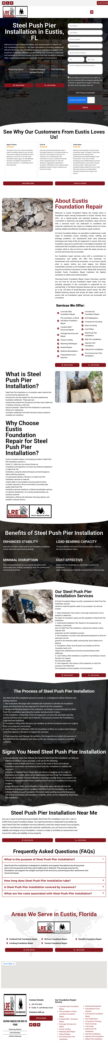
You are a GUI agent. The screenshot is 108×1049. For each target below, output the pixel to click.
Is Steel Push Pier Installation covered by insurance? (40, 887)
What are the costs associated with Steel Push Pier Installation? (48, 893)
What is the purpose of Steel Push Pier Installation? (39, 859)
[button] (91, 12)
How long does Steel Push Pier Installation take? (37, 880)
